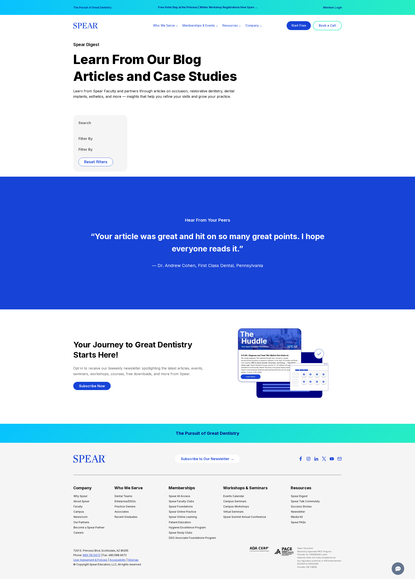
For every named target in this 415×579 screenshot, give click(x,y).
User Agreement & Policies (90, 559)
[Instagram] (308, 459)
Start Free (298, 25)
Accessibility (118, 559)
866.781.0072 (92, 555)
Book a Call (327, 25)
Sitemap (133, 559)
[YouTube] (332, 459)
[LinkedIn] (316, 459)
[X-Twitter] (324, 459)
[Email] (339, 459)
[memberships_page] (207, 433)
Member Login (332, 7)
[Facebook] (300, 459)
